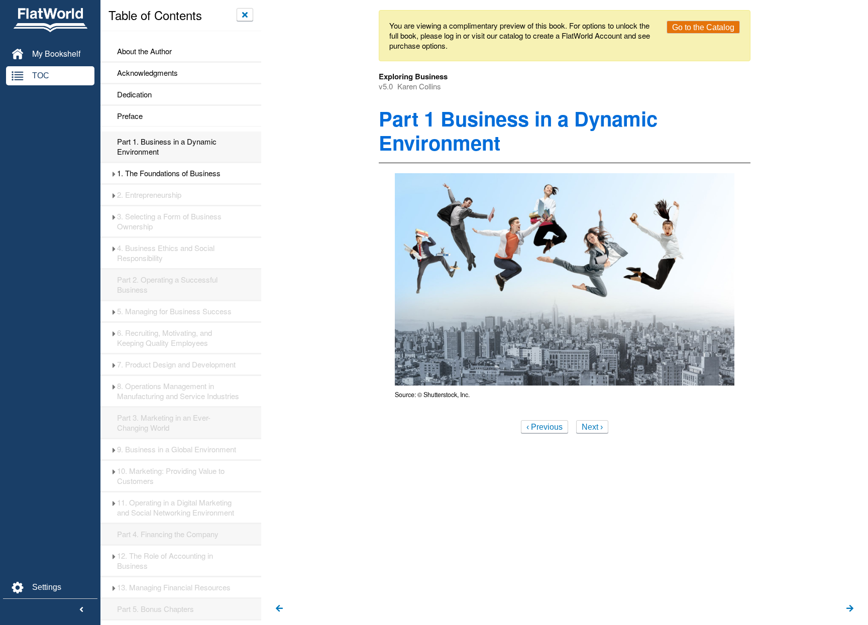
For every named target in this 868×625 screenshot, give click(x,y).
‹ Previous (544, 427)
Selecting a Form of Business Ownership (169, 221)
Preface (130, 116)
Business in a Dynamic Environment (166, 147)
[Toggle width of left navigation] (81, 610)
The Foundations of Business (169, 173)
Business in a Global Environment (176, 449)
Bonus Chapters (155, 609)
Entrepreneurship (149, 195)
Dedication (134, 94)
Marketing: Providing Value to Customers (171, 476)
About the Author (144, 51)
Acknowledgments (147, 73)
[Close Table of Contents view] (245, 14)
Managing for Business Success (174, 311)
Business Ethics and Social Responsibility (165, 253)
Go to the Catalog (703, 27)
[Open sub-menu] (114, 173)
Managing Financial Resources (174, 587)
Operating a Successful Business (167, 285)
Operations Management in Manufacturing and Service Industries (178, 391)
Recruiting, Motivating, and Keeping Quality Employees (164, 338)
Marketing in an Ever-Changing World (163, 423)
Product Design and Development (176, 364)
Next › (592, 427)
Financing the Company (168, 534)
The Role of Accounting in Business (165, 561)
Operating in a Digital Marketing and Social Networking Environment (175, 507)
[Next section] (850, 609)
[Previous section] (279, 609)
